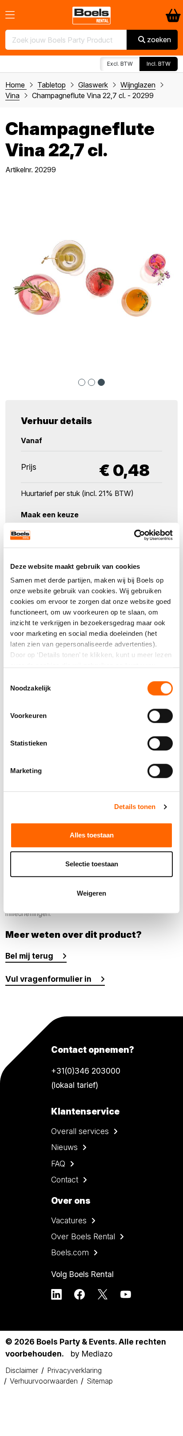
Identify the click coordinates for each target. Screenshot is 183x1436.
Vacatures (69, 1220)
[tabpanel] (91, 279)
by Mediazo (91, 1353)
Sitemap (100, 1380)
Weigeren (91, 893)
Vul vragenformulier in (48, 979)
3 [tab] (101, 382)
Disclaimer (21, 1370)
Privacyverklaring (74, 1370)
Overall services (80, 1131)
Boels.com (70, 1252)
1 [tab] (81, 382)
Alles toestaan (92, 835)
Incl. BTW (159, 63)
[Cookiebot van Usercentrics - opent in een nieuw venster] (134, 535)
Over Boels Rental (83, 1236)
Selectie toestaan (91, 864)
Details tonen (134, 806)
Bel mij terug (29, 955)
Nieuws (64, 1147)
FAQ (58, 1163)
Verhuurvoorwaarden (44, 1380)
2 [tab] (91, 382)
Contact (64, 1179)
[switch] (160, 716)
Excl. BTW (120, 63)
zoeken (158, 39)
